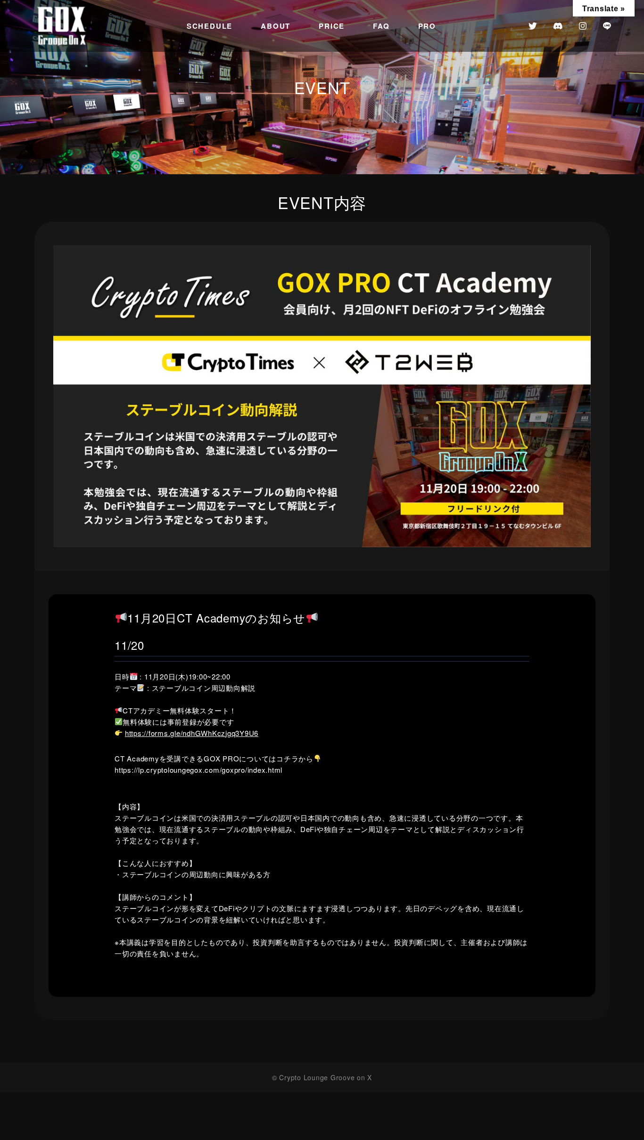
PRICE (332, 26)
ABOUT (275, 26)
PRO (427, 26)
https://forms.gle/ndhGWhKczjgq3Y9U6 (191, 733)
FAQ (381, 26)
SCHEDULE (209, 26)
